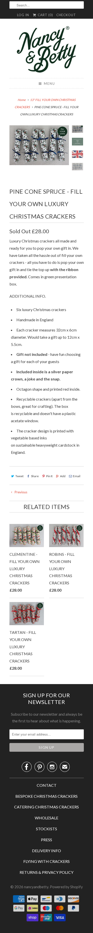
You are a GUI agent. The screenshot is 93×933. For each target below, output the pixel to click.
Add (62, 476)
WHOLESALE (46, 817)
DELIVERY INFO (46, 850)
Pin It (49, 476)
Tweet (19, 476)
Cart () (45, 15)
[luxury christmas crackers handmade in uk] (39, 145)
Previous (20, 492)
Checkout (66, 15)
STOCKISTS (46, 828)
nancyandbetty (36, 887)
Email (76, 476)
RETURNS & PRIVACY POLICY (46, 872)
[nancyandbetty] (46, 50)
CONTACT (47, 785)
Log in (23, 15)
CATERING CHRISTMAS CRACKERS (46, 806)
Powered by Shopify (66, 887)
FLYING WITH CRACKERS (46, 861)
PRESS (46, 839)
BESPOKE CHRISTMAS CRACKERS (46, 796)
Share (35, 476)
